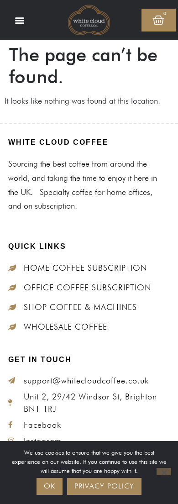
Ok (49, 486)
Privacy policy (104, 486)
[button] (19, 19)
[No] (164, 471)
